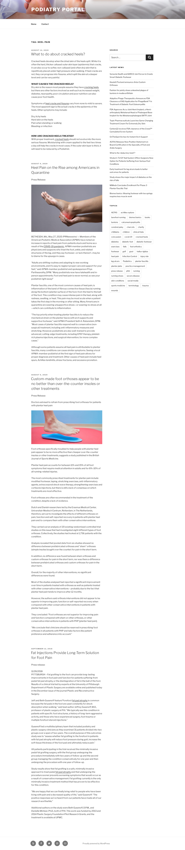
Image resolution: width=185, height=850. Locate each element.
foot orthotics (136, 246)
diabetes (115, 242)
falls (124, 246)
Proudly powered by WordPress (96, 843)
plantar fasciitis (141, 261)
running (136, 271)
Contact (45, 24)
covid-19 (128, 237)
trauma (145, 285)
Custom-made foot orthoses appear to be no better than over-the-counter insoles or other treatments (65, 384)
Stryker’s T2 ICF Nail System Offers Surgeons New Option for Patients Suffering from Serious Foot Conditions (131, 161)
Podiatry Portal (58, 9)
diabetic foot (127, 242)
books (147, 217)
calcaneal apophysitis (130, 222)
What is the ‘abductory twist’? (122, 153)
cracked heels (62, 139)
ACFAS (114, 212)
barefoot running (118, 217)
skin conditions (117, 280)
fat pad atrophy (79, 700)
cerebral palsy (117, 227)
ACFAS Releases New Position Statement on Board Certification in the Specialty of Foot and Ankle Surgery (130, 145)
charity (141, 227)
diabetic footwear (144, 242)
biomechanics (135, 217)
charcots (130, 227)
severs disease (133, 276)
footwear (115, 251)
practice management (135, 266)
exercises (115, 246)
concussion (116, 237)
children (126, 232)
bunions (114, 222)
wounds (114, 290)
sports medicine (118, 285)
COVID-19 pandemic (54, 246)
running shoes (117, 276)
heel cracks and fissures (57, 103)
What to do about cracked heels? (58, 54)
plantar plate (116, 266)
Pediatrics (127, 261)
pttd (128, 271)
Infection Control (129, 256)
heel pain (115, 256)
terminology (134, 285)
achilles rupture (127, 212)
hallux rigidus (142, 251)
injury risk (144, 256)
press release (117, 271)
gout (131, 251)
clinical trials (138, 232)
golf (124, 251)
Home (33, 24)
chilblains (115, 232)
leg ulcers (115, 261)
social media (133, 280)
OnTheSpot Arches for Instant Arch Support (129, 137)
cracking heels (91, 87)
